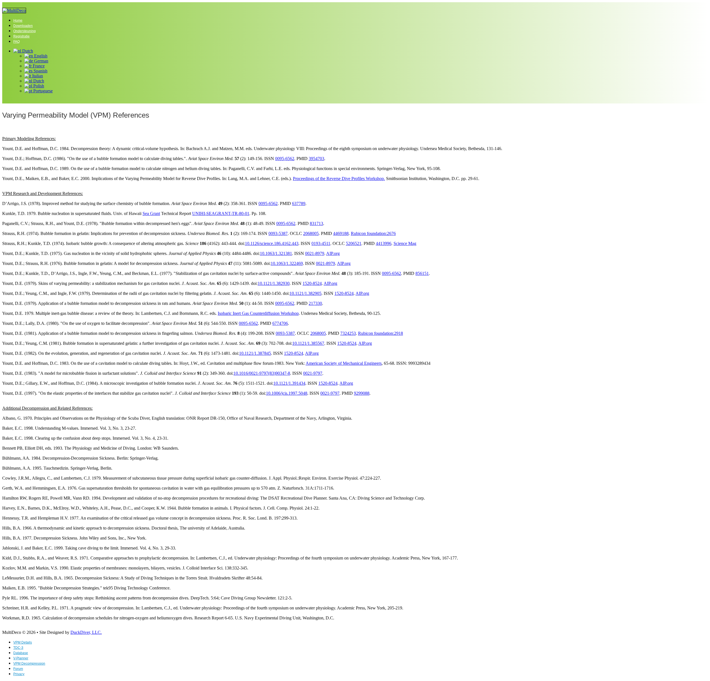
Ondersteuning (24, 31)
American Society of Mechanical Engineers (344, 363)
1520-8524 (312, 283)
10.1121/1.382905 (305, 293)
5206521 (353, 243)
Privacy (18, 674)
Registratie (21, 36)
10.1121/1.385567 (308, 343)
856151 (422, 273)
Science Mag (405, 243)
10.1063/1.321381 (276, 253)
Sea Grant (151, 213)
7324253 (348, 333)
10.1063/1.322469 (287, 263)
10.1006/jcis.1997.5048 (286, 393)
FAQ (16, 42)
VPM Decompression (29, 663)
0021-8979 (314, 253)
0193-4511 (320, 243)
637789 (298, 203)
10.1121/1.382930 (274, 283)
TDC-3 (18, 648)
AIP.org (333, 253)
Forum (18, 669)
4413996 (383, 243)
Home (17, 20)
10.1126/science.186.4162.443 (271, 243)
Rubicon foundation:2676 (373, 233)
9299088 (361, 393)
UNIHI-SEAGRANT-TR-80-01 (220, 213)
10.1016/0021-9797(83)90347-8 (262, 373)
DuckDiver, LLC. (86, 632)
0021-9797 (312, 373)
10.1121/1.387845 (255, 353)
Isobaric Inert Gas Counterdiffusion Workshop (258, 313)
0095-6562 (284, 158)
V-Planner (20, 658)
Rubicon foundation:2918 (380, 333)
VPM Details (22, 642)
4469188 (341, 233)
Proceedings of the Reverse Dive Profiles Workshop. (339, 178)
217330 (315, 303)
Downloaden (23, 26)
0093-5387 (278, 233)
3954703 (316, 158)
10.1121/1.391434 (289, 383)
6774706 (280, 323)
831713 (316, 223)
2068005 (311, 233)
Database (20, 653)
